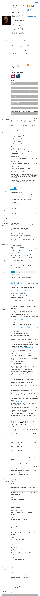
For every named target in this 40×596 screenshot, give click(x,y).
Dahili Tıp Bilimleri (16, 199)
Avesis (13, 188)
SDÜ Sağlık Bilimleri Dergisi (15, 300)
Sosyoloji (29, 199)
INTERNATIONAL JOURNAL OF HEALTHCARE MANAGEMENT (20, 292)
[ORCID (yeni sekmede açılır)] (31, 6)
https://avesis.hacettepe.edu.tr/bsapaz (33, 11)
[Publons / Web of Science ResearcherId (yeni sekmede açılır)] (33, 6)
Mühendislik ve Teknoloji (27, 194)
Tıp (32, 196)
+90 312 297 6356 (29, 9)
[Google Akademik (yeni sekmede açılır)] (27, 6)
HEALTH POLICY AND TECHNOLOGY (17, 283)
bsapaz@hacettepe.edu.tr (31, 8)
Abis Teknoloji (19, 595)
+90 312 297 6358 (29, 10)
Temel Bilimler (27, 196)
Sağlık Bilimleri (15, 196)
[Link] (11, 285)
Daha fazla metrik (29, 68)
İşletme (21, 196)
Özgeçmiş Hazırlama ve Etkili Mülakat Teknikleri (19, 113)
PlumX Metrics (18, 285)
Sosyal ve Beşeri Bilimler (17, 194)
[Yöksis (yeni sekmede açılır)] (35, 6)
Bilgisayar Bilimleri (16, 202)
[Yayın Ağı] (21, 46)
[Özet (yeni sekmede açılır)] (37, 283)
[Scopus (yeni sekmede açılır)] (29, 6)
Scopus (25, 187)
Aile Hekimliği (23, 199)
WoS (19, 188)
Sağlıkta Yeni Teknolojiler (15, 479)
